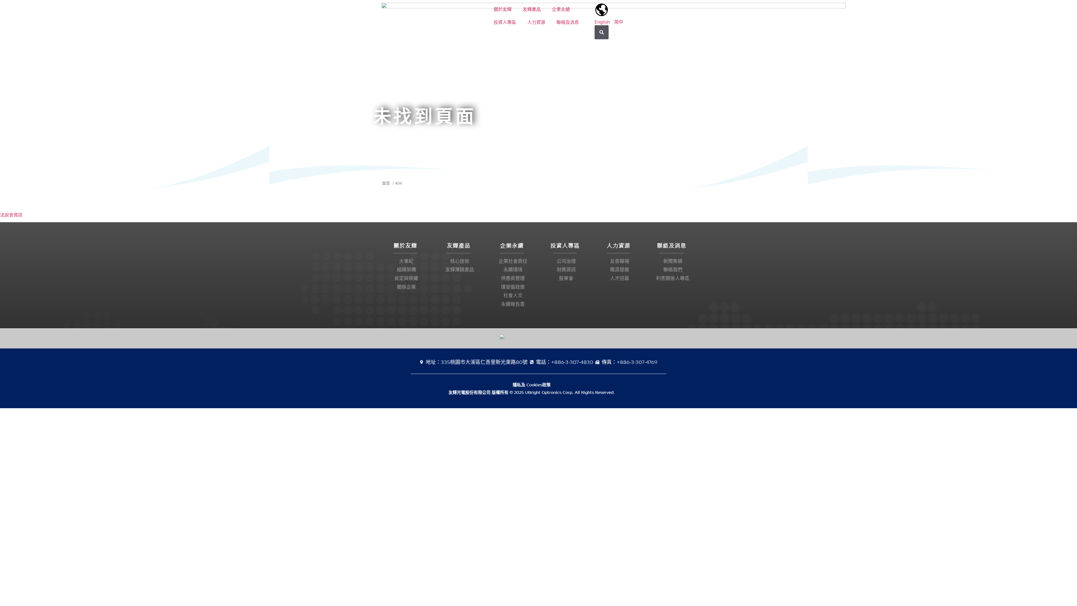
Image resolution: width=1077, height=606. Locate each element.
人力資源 (536, 22)
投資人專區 (505, 22)
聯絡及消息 (567, 22)
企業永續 (561, 9)
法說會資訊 (11, 215)
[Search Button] (602, 32)
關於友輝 (503, 9)
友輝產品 (532, 9)
